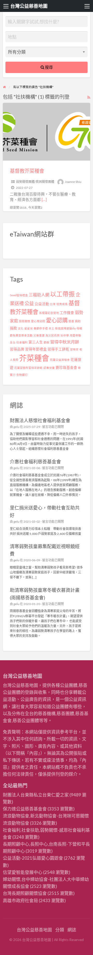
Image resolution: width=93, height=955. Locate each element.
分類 (59, 929)
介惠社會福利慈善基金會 (35, 461)
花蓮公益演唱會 (60, 359)
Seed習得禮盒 (19, 295)
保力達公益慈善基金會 (25, 809)
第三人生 (35, 342)
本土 (51, 328)
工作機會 (67, 313)
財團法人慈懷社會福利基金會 (40, 420)
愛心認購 (57, 320)
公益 (29, 303)
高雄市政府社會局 (20, 900)
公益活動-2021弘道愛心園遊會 (33, 858)
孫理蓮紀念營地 (49, 312)
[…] (44, 199)
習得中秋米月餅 (64, 341)
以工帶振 (62, 294)
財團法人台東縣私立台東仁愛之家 (36, 795)
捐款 (13, 328)
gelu (16, 427)
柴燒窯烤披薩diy (65, 328)
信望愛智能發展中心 (22, 872)
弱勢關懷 (24, 321)
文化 (21, 328)
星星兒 (28, 328)
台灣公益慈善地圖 (29, 6)
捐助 (78, 321)
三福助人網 (39, 294)
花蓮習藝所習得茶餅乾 (28, 367)
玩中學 (64, 335)
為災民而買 (52, 335)
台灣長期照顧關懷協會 (25, 893)
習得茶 (74, 349)
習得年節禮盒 (36, 349)
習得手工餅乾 (58, 349)
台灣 (53, 304)
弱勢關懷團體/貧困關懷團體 (35, 182)
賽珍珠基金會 (66, 367)
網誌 (71, 929)
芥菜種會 (34, 357)
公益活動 (42, 304)
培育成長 (62, 304)
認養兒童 (49, 367)
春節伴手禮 (41, 328)
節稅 (46, 342)
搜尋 (48, 67)
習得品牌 (17, 349)
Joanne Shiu (73, 182)
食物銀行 (22, 374)
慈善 (71, 321)
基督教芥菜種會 (27, 171)
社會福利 (22, 342)
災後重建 (39, 335)
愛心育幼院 (38, 321)
